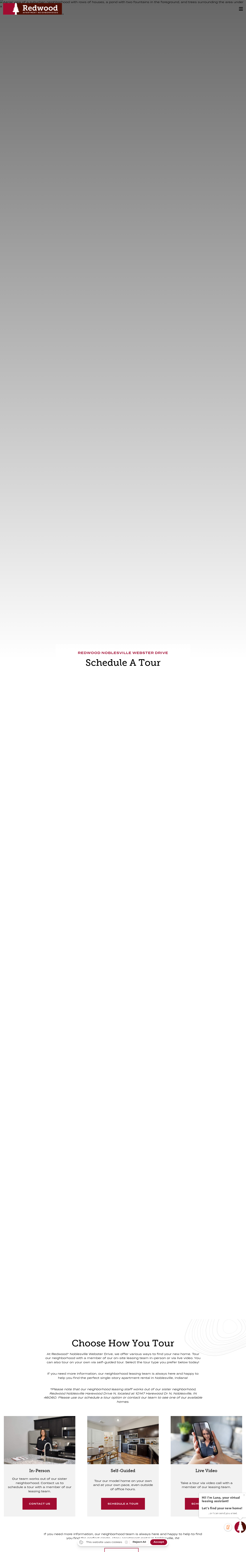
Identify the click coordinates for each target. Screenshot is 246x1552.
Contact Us (39, 1504)
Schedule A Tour (123, 1504)
